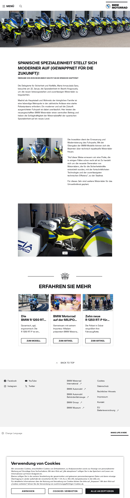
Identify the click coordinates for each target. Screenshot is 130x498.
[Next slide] (109, 230)
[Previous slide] (20, 230)
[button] (8, 6)
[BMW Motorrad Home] (116, 6)
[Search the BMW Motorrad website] (20, 5)
